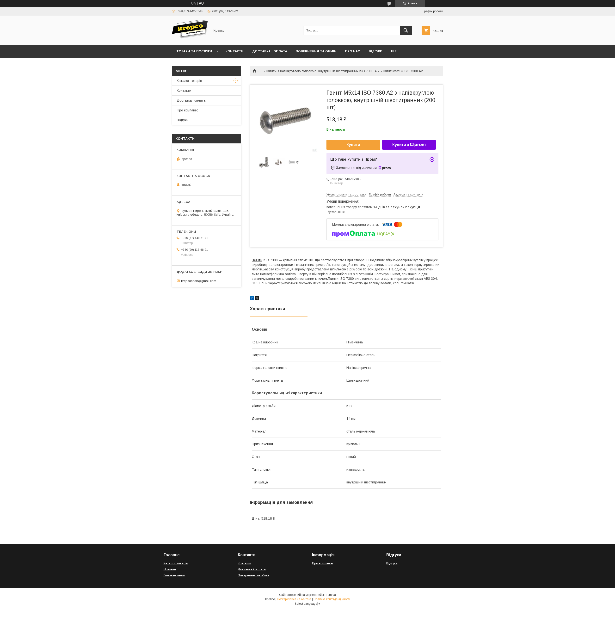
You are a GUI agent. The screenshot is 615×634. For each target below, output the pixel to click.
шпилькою (338, 269)
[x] (257, 299)
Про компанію (187, 110)
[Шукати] (406, 30)
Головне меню (174, 575)
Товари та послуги (194, 51)
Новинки (170, 569)
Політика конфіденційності (332, 599)
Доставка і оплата (269, 51)
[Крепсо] (190, 39)
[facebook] (252, 299)
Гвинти (257, 260)
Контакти (235, 51)
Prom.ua (330, 595)
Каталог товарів (189, 81)
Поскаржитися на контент (294, 599)
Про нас (352, 51)
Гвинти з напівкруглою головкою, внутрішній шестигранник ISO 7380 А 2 (323, 71)
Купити (353, 145)
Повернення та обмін (316, 51)
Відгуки (375, 51)
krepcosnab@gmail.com (198, 280)
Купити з (400, 145)
